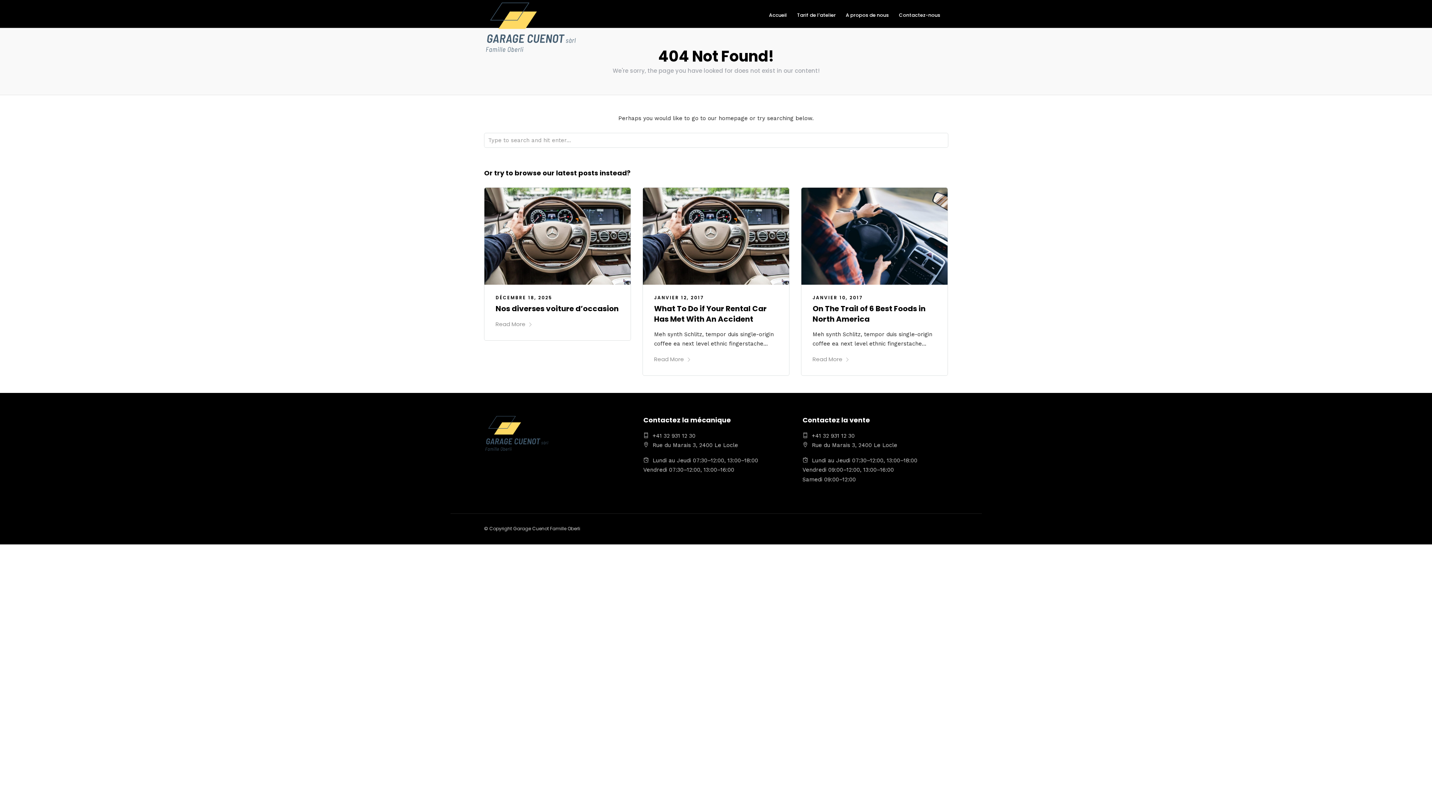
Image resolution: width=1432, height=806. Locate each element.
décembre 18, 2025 (524, 297)
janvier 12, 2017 (679, 297)
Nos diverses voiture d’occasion (557, 308)
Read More (510, 324)
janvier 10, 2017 (838, 297)
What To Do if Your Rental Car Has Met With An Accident (710, 313)
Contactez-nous (919, 15)
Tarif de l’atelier (816, 15)
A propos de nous (867, 15)
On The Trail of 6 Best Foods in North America (869, 313)
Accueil (778, 15)
